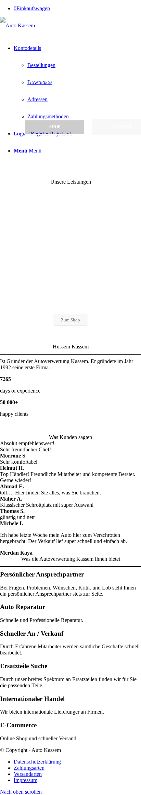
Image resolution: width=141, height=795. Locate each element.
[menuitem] (77, 762)
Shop (54, 126)
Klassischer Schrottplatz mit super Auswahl (46, 505)
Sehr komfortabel (18, 462)
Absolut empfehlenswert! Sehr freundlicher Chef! (27, 446)
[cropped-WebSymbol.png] (17, 25)
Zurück (15, 397)
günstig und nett (17, 517)
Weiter (125, 397)
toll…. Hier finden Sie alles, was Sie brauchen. (50, 492)
